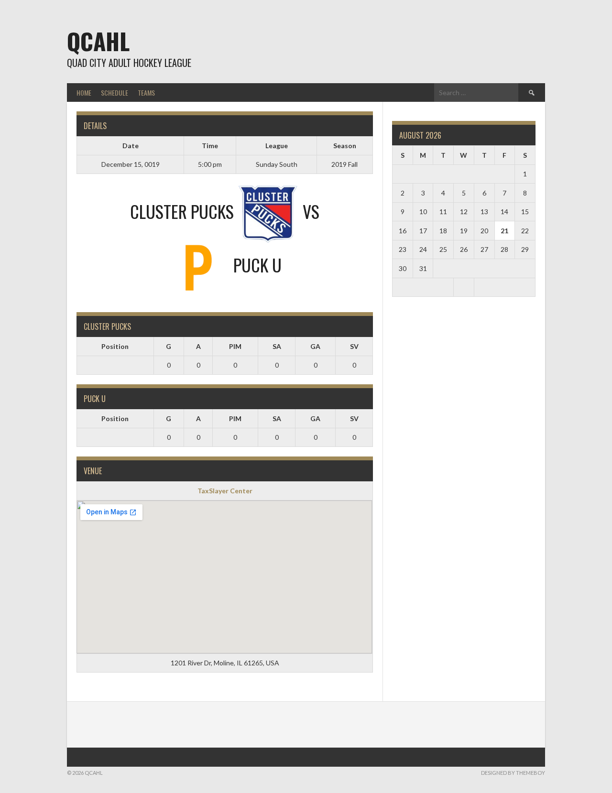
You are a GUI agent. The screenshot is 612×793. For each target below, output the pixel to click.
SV (354, 346)
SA (277, 346)
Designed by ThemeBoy (513, 773)
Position (115, 346)
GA (315, 346)
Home (83, 92)
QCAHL (98, 41)
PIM (235, 346)
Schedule (114, 92)
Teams (146, 92)
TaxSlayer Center (224, 491)
